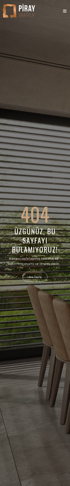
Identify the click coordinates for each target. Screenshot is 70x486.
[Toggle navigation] (65, 12)
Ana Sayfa (35, 277)
